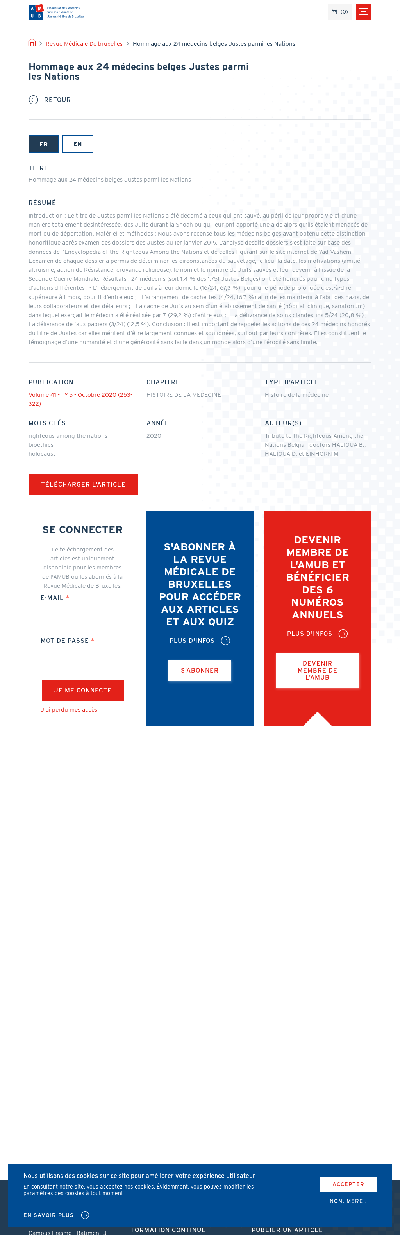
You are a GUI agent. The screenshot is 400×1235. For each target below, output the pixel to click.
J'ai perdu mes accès (69, 709)
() (344, 12)
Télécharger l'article (83, 484)
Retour (57, 100)
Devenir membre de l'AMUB (318, 670)
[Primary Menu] (363, 12)
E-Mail (52, 597)
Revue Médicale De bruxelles (84, 43)
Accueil (32, 44)
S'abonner (200, 670)
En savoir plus (48, 1215)
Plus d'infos (192, 640)
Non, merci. (348, 1201)
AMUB (56, 12)
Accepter (348, 1184)
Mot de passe (65, 640)
